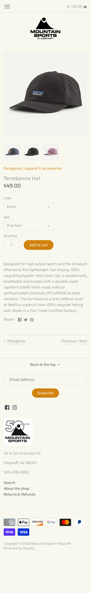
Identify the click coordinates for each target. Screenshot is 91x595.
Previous (68, 341)
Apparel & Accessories (43, 168)
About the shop (16, 488)
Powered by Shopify (19, 548)
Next (83, 341)
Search (9, 483)
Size (7, 217)
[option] (12, 151)
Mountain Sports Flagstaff (51, 543)
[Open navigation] (7, 6)
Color (7, 198)
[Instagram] (14, 407)
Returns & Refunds (19, 494)
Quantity (10, 236)
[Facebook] (7, 407)
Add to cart (38, 245)
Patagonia (12, 168)
